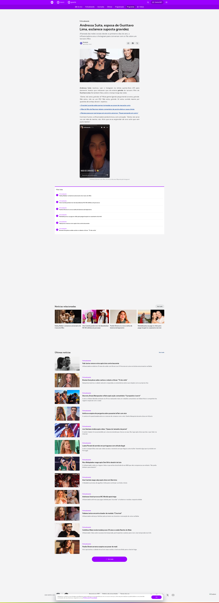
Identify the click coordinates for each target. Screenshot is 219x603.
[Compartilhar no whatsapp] (128, 43)
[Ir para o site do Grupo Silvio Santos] (53, 595)
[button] (68, 322)
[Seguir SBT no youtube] (173, 595)
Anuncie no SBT (94, 594)
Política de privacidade (110, 594)
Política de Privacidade (90, 598)
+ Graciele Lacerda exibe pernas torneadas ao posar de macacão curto (105, 105)
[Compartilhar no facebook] (133, 43)
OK (156, 597)
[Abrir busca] (148, 2)
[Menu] (166, 2)
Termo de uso (124, 594)
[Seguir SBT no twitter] (167, 595)
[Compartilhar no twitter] (137, 43)
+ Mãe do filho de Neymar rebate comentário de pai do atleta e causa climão (107, 109)
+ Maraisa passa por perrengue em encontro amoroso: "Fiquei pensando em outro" (109, 113)
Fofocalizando (84, 21)
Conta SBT (158, 2)
